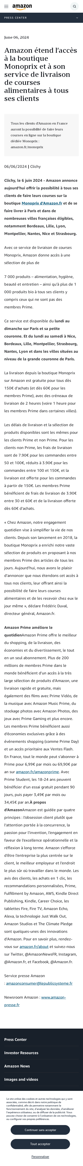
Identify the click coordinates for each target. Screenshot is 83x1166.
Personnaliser (40, 1156)
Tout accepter (40, 1144)
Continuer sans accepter (40, 1130)
